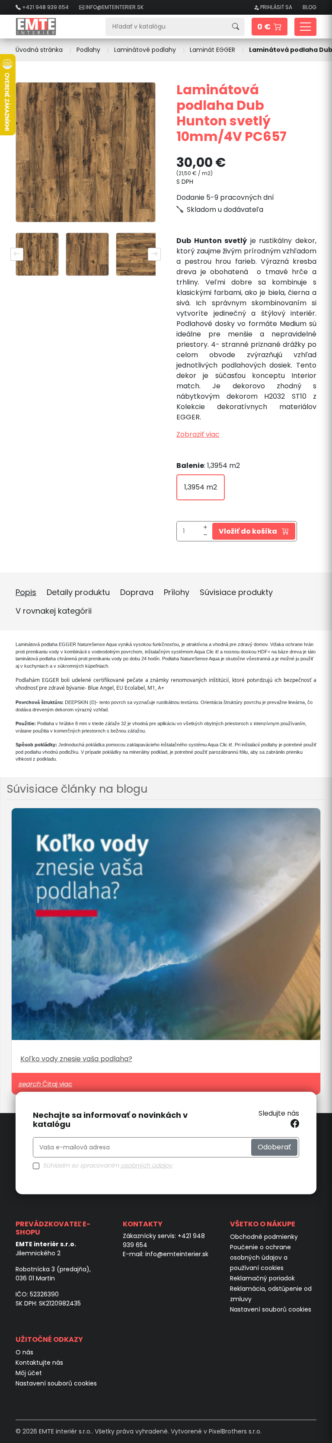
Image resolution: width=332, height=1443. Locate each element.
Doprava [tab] (136, 592)
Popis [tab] (26, 592)
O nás (24, 1352)
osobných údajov (146, 1165)
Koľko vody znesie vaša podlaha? (76, 1059)
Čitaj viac (45, 1083)
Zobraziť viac (198, 434)
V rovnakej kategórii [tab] (54, 610)
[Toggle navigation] (305, 27)
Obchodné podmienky (264, 1236)
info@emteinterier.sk (176, 1254)
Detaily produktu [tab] (78, 592)
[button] (269, 26)
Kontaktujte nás (39, 1362)
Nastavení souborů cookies (270, 1309)
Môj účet (29, 1373)
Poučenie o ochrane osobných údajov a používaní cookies (260, 1257)
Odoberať (274, 1147)
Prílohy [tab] (176, 592)
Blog (309, 7)
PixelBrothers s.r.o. (235, 1431)
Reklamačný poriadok (262, 1278)
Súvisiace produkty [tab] (236, 592)
